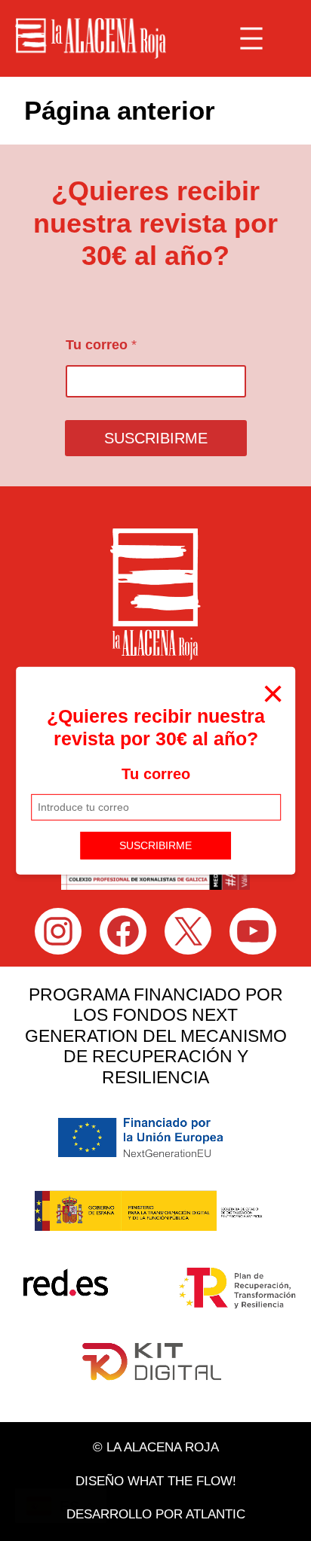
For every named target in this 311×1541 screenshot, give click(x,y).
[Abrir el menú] (251, 38)
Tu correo (156, 774)
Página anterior (119, 110)
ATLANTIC (215, 1514)
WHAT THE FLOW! (182, 1481)
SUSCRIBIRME (155, 845)
